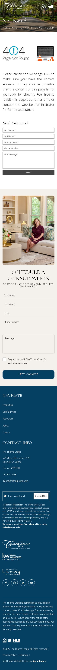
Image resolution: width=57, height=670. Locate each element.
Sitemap (24, 655)
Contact (6, 432)
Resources (8, 418)
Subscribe (41, 496)
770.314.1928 (9, 474)
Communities (9, 412)
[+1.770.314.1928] (43, 6)
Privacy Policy (10, 655)
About (6, 425)
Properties (8, 405)
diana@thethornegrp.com (15, 481)
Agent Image (39, 661)
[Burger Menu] (50, 6)
